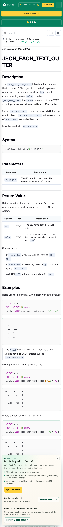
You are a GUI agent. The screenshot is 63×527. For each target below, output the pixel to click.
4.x (9, 39)
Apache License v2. (14, 526)
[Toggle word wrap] (51, 303)
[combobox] (25, 33)
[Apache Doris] (8, 4)
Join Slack (15, 489)
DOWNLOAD (48, 5)
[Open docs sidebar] (58, 33)
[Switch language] (51, 33)
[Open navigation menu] (59, 5)
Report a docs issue (17, 520)
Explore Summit (48, 499)
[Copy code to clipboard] (57, 148)
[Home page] (3, 39)
